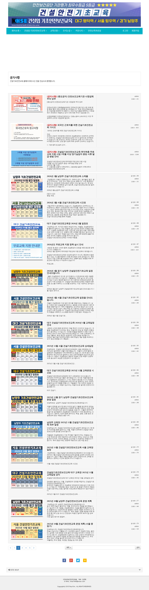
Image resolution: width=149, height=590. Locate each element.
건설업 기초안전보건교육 (35, 31)
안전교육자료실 (94, 31)
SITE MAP (14, 570)
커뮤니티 (79, 31)
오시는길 (67, 31)
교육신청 (54, 31)
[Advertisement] (74, 53)
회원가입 (135, 31)
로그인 (125, 31)
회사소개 (16, 31)
